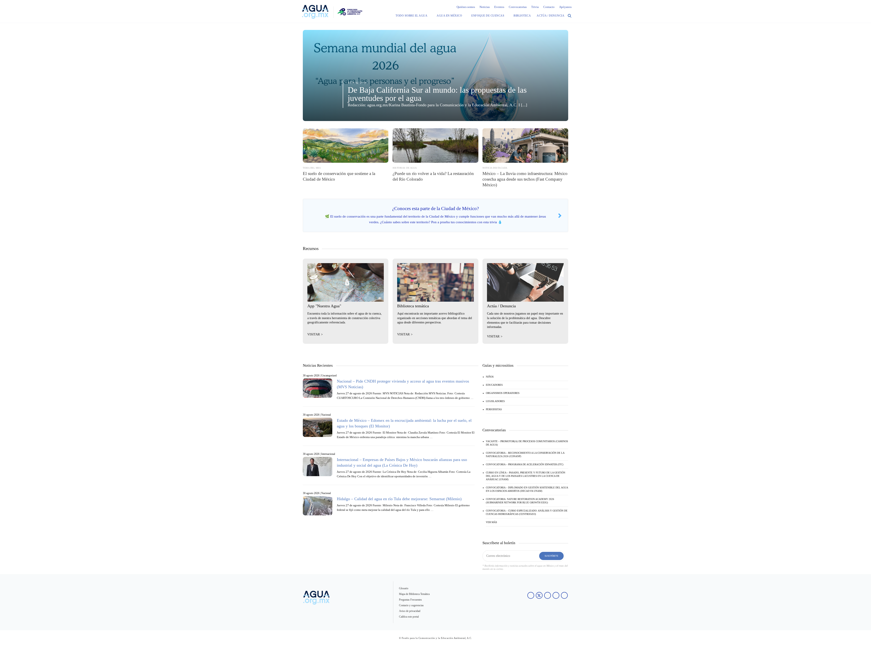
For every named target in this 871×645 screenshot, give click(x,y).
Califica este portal (409, 616)
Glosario (403, 588)
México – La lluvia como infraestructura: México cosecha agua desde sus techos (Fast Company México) (525, 179)
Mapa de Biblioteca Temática (414, 594)
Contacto (549, 7)
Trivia (535, 7)
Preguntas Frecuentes (410, 599)
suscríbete (551, 556)
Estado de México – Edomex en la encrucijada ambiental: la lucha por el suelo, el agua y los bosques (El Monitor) (404, 423)
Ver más (491, 522)
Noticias (485, 7)
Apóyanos (565, 7)
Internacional (328, 454)
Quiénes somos (466, 7)
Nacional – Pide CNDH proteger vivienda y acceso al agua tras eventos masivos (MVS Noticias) (403, 384)
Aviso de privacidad (409, 611)
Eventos (499, 7)
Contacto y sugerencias (411, 605)
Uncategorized (329, 375)
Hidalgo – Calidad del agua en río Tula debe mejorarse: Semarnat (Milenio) (399, 499)
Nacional (326, 414)
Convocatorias (518, 7)
